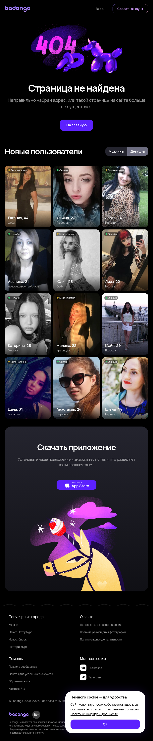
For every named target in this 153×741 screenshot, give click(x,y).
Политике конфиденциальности (94, 714)
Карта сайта (17, 689)
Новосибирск (17, 639)
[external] (76, 485)
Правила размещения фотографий (103, 632)
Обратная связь (19, 681)
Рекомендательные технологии (26, 732)
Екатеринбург (18, 647)
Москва (14, 625)
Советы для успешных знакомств (31, 674)
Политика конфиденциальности (101, 639)
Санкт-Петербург (20, 632)
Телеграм (94, 677)
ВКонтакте (95, 668)
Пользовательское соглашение (101, 625)
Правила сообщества (23, 666)
